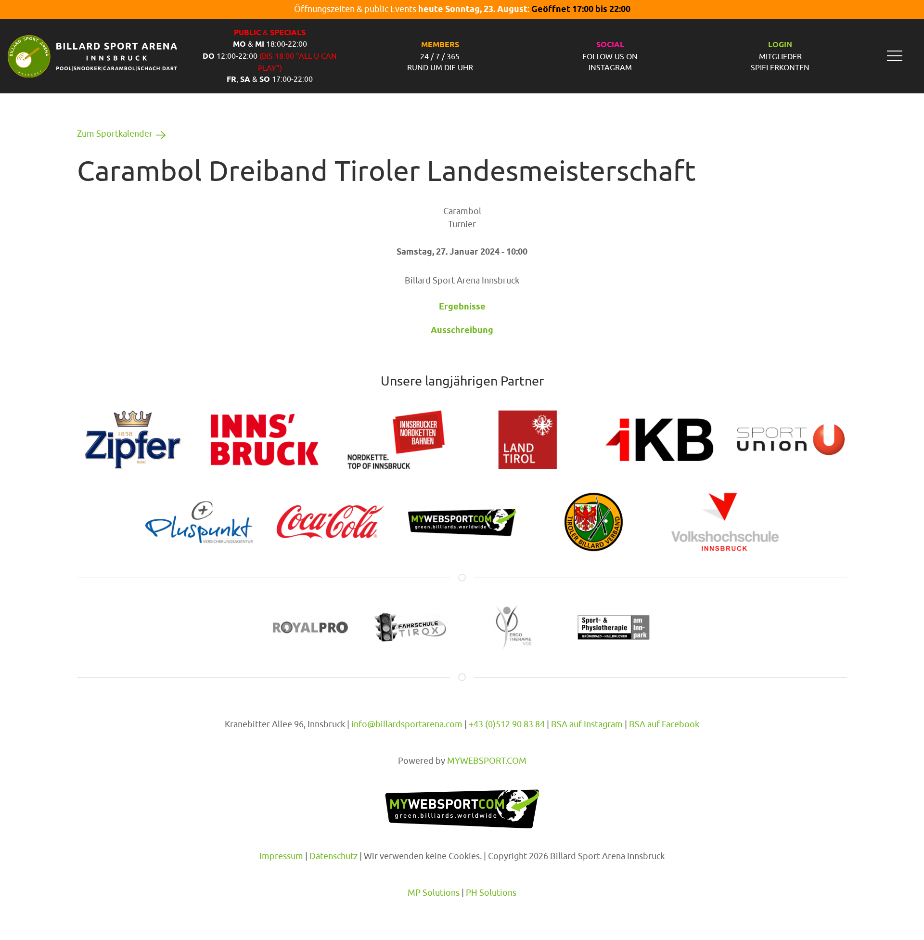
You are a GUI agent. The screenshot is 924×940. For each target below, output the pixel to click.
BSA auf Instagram (587, 724)
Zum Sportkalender (115, 134)
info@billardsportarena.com (406, 724)
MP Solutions (434, 893)
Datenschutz (333, 856)
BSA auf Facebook (664, 724)
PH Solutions (491, 893)
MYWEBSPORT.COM (486, 761)
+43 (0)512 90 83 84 (507, 724)
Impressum (281, 856)
